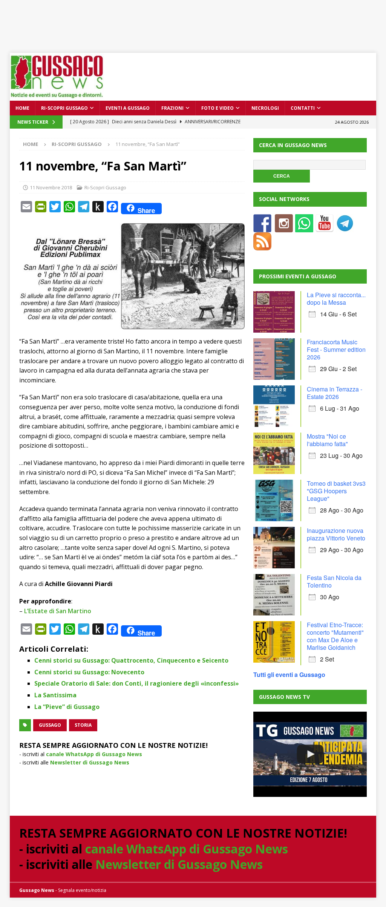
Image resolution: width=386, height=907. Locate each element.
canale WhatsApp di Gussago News (94, 754)
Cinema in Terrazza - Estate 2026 (334, 393)
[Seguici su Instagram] (284, 227)
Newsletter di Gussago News (89, 762)
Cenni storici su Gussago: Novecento (89, 672)
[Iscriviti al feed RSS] (262, 245)
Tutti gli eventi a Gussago (289, 674)
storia (83, 725)
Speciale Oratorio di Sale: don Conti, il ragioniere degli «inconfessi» (136, 683)
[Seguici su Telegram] (345, 227)
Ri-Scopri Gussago (64, 108)
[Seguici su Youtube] (325, 227)
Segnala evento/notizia (82, 890)
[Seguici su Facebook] (262, 227)
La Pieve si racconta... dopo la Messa (336, 298)
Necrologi (265, 108)
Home (22, 108)
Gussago (50, 725)
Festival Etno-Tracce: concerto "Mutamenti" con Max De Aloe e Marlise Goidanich (335, 636)
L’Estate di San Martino (57, 611)
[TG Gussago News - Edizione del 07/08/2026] (310, 754)
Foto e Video (217, 108)
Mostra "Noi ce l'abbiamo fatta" (327, 440)
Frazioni (172, 108)
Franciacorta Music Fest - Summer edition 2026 (336, 349)
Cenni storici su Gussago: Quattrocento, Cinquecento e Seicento (131, 660)
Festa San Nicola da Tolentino (334, 581)
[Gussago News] (57, 96)
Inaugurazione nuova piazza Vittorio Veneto (336, 534)
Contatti (303, 108)
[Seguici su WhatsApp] (304, 227)
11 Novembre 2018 (51, 187)
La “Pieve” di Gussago (67, 707)
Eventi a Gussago (128, 108)
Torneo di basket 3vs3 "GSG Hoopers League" (336, 491)
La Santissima (55, 695)
